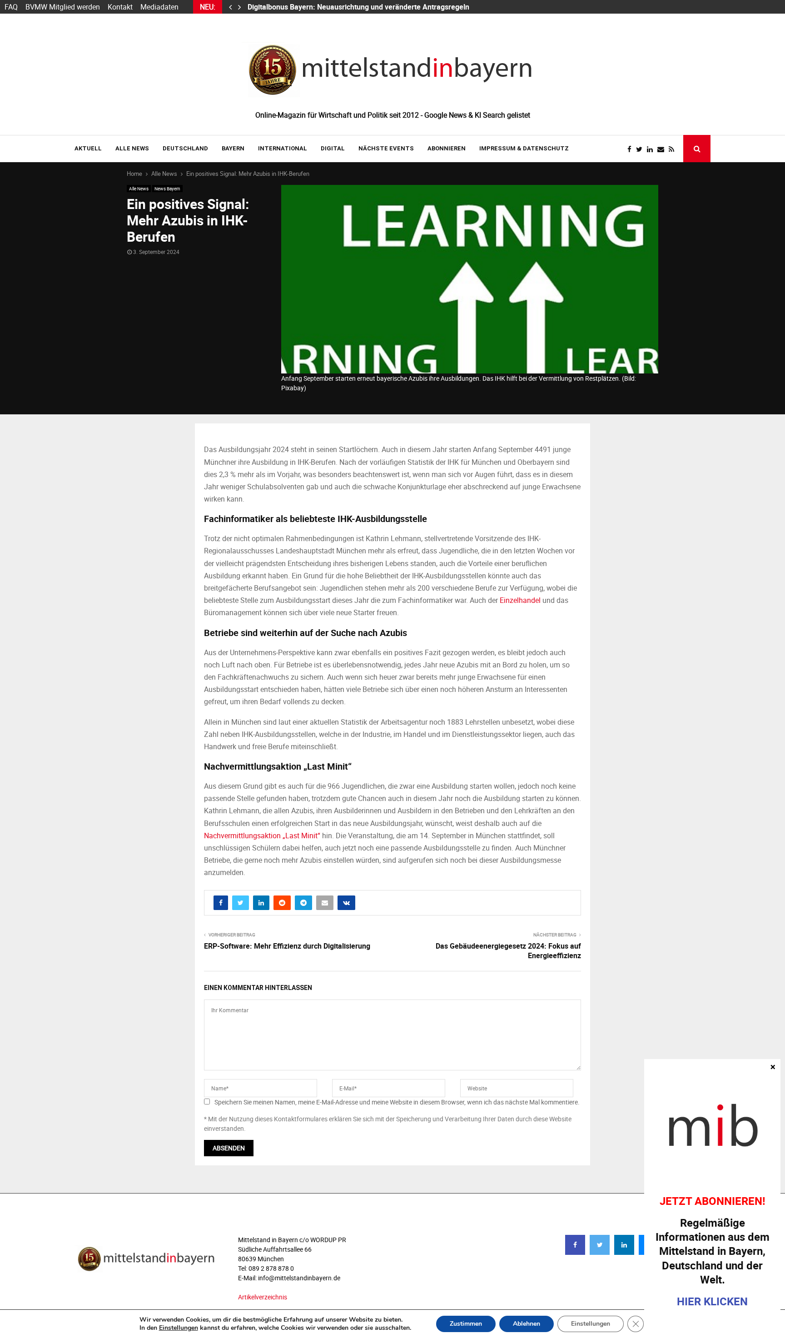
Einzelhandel (520, 600)
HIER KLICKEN (712, 1301)
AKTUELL (88, 148)
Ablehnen (526, 1323)
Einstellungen (178, 1328)
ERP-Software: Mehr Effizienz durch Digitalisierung (287, 946)
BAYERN (233, 148)
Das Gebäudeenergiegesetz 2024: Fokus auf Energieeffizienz (508, 950)
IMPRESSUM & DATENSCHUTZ (524, 148)
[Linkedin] (652, 149)
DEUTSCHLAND (185, 148)
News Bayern (167, 188)
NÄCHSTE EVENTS (386, 148)
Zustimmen (466, 1323)
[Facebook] (631, 149)
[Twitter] (641, 149)
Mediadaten (159, 7)
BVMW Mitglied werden (62, 7)
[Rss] (674, 149)
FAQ (11, 7)
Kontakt (120, 7)
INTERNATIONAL (282, 148)
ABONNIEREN (446, 148)
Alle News (132, 148)
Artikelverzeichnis (262, 1297)
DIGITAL (333, 148)
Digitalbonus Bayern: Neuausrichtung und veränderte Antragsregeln (359, 7)
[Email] (663, 149)
